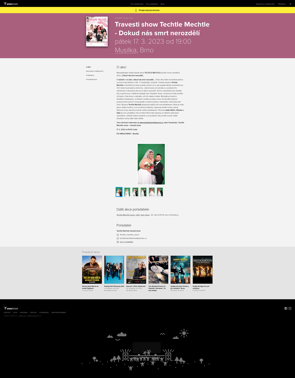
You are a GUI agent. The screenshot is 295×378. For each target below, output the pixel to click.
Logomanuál (44, 312)
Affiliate (33, 312)
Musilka (126, 50)
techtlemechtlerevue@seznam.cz (133, 238)
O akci (88, 67)
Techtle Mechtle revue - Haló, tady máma (133, 215)
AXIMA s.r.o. (22, 316)
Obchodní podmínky (59, 312)
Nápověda (23, 312)
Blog (162, 4)
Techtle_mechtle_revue (129, 235)
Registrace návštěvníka (265, 4)
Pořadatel (90, 75)
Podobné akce (91, 79)
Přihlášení (282, 4)
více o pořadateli (126, 242)
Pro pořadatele (152, 4)
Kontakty (7, 312)
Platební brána (32, 316)
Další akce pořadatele (94, 71)
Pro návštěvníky (137, 4)
